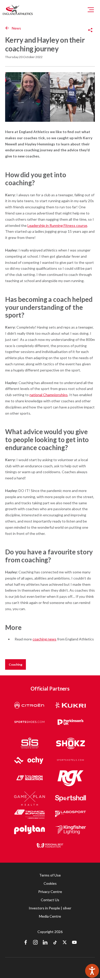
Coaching (15, 664)
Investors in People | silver (50, 908)
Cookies (50, 883)
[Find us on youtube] (74, 943)
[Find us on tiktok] (54, 943)
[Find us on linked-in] (45, 943)
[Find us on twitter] (64, 943)
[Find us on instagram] (35, 943)
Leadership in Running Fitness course (57, 225)
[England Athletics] (17, 10)
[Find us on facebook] (25, 943)
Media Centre (50, 916)
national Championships (48, 395)
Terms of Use (50, 875)
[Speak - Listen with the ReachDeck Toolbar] (92, 971)
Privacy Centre (50, 891)
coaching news (44, 639)
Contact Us (50, 900)
